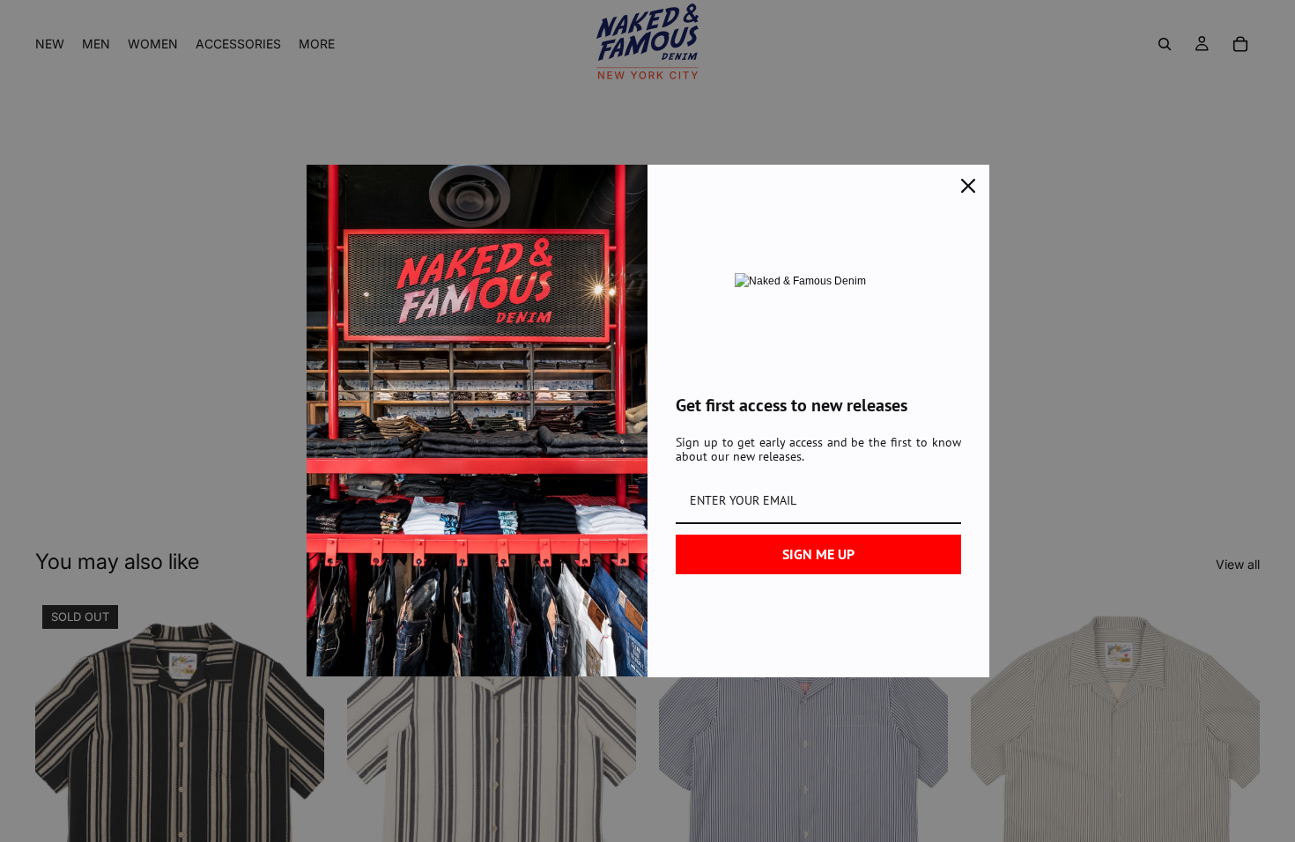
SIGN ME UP (818, 554)
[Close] (968, 186)
